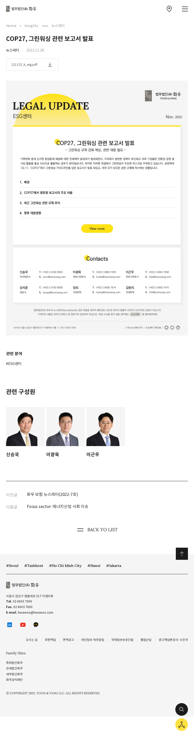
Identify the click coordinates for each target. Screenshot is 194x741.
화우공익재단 (14, 680)
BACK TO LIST (102, 529)
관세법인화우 (14, 668)
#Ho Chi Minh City (65, 565)
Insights (31, 26)
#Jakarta (113, 565)
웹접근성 (146, 640)
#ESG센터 (13, 363)
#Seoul (12, 565)
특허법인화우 (14, 663)
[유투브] (22, 624)
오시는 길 (32, 640)
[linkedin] (9, 624)
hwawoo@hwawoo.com (35, 612)
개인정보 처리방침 (92, 640)
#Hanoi (93, 565)
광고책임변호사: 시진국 (173, 640)
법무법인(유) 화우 (21, 9)
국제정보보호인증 (122, 640)
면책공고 (68, 640)
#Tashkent (33, 565)
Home (11, 26)
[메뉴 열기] (185, 9)
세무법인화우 (14, 674)
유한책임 (50, 640)
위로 (182, 554)
